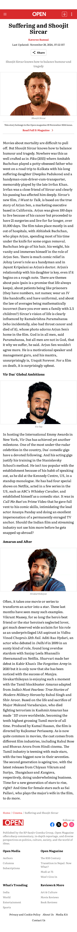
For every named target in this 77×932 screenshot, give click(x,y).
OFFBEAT (64, 14)
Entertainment (12, 902)
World (7, 897)
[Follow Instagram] (71, 824)
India (6, 892)
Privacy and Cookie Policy (24, 914)
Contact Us (38, 920)
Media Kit (62, 914)
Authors (8, 858)
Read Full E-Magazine (36, 130)
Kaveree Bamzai (38, 39)
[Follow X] (58, 824)
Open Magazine (52, 851)
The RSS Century (51, 858)
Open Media (11, 851)
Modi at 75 (47, 871)
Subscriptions (11, 868)
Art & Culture (49, 892)
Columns (8, 863)
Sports (7, 907)
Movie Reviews (50, 897)
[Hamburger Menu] (5, 14)
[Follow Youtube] (65, 824)
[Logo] (38, 14)
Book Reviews (49, 902)
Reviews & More (52, 885)
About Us (48, 914)
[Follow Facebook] (52, 824)
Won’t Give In (49, 876)
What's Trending (15, 885)
